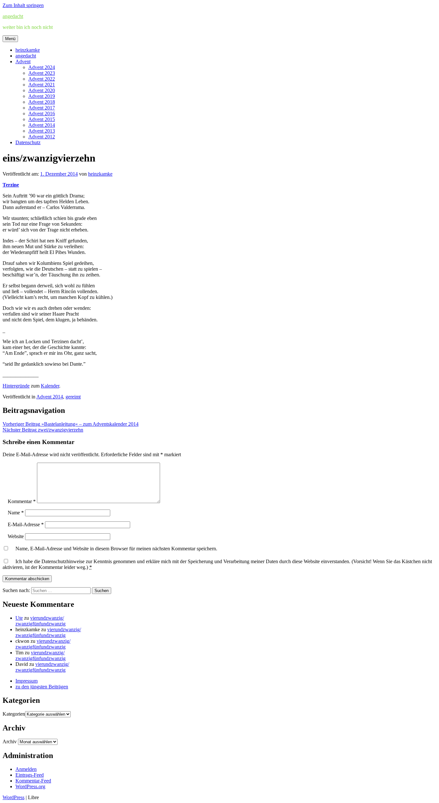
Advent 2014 (41, 125)
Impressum (26, 681)
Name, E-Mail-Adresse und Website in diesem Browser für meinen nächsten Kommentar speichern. (116, 548)
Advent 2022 (41, 79)
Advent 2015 (41, 119)
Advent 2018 (41, 102)
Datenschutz (27, 142)
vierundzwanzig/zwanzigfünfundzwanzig (40, 620)
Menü (10, 38)
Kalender (50, 385)
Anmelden (26, 769)
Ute (19, 618)
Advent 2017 (41, 107)
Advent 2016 (41, 113)
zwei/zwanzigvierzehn (43, 429)
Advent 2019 (41, 96)
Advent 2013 (41, 131)
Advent (23, 61)
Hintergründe (16, 385)
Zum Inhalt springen (23, 5)
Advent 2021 (41, 84)
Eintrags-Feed (29, 775)
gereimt (73, 396)
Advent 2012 (41, 136)
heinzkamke (27, 50)
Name (16, 512)
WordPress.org (30, 786)
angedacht (13, 16)
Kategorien (14, 714)
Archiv (10, 741)
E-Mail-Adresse (26, 524)
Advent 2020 (41, 90)
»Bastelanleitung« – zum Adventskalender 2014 (71, 424)
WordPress (13, 797)
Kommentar (22, 501)
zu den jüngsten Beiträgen (41, 686)
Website (16, 536)
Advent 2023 (41, 73)
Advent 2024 (41, 67)
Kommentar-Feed (33, 780)
